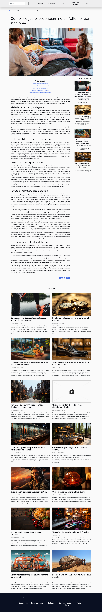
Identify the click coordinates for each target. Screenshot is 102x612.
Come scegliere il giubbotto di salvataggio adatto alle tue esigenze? (83, 94)
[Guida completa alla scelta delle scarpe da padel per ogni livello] (83, 133)
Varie (87, 3)
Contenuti (41, 81)
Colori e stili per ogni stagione (40, 88)
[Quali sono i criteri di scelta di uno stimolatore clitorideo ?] (71, 391)
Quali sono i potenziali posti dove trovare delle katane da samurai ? (28, 448)
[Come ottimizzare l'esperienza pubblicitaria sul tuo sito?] (30, 561)
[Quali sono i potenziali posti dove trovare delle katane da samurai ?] (30, 434)
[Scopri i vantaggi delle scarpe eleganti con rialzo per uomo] (83, 157)
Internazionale (51, 3)
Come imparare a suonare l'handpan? (68, 492)
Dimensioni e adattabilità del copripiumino (40, 92)
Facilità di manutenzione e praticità (40, 90)
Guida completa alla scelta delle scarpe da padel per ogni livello (83, 141)
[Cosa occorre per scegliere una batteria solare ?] (71, 434)
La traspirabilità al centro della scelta (39, 86)
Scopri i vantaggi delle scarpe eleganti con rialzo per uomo (82, 165)
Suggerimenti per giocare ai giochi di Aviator (30, 492)
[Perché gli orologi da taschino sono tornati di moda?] (83, 110)
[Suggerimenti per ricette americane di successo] (30, 518)
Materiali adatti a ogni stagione (40, 83)
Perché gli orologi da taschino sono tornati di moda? (83, 118)
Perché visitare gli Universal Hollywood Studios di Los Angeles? (28, 406)
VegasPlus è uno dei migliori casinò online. (70, 532)
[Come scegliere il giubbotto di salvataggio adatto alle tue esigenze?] (83, 86)
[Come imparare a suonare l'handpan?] (71, 478)
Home (11, 11)
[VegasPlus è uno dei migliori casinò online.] (71, 518)
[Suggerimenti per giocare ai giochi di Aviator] (30, 478)
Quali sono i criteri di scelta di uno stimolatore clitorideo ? (67, 406)
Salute (63, 3)
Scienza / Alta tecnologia (75, 3)
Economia (40, 3)
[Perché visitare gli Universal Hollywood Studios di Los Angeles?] (30, 391)
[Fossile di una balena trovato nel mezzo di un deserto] (71, 561)
